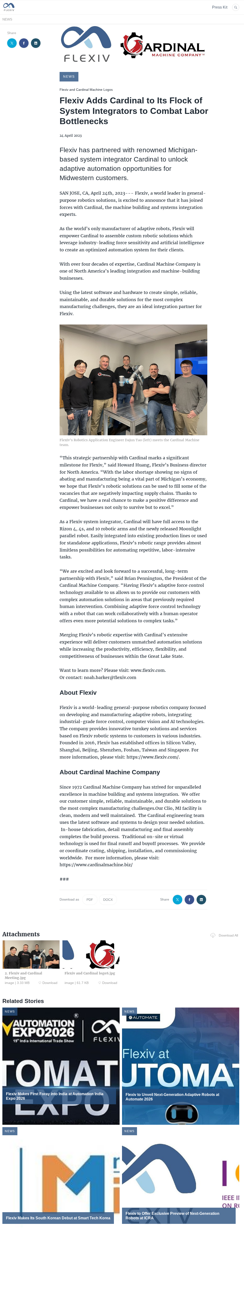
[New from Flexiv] (9, 11)
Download (49, 983)
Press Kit (219, 7)
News (7, 19)
